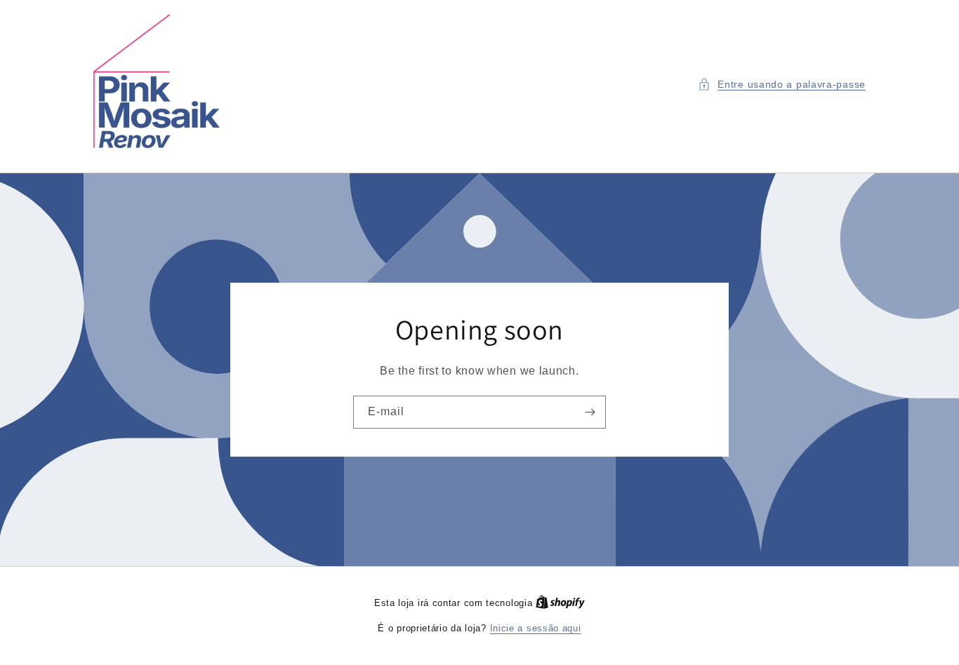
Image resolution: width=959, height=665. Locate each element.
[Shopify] (560, 603)
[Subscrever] (589, 412)
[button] (782, 84)
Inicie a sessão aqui (535, 628)
